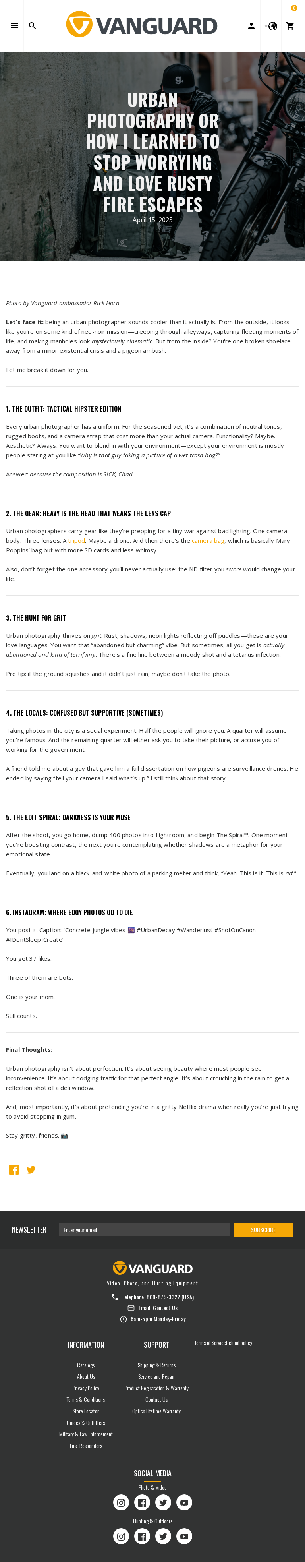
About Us (86, 1376)
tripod (76, 540)
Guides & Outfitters (86, 1422)
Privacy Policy (86, 1388)
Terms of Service (210, 1342)
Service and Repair (156, 1376)
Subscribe (263, 1229)
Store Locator (86, 1411)
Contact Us (165, 1307)
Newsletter (29, 1229)
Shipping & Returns (157, 1365)
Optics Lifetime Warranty (156, 1411)
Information (86, 1344)
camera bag (208, 540)
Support (157, 1344)
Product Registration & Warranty (157, 1388)
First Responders (86, 1445)
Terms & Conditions (86, 1399)
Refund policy (239, 1342)
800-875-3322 (163, 1297)
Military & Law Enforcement (86, 1434)
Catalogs (86, 1365)
